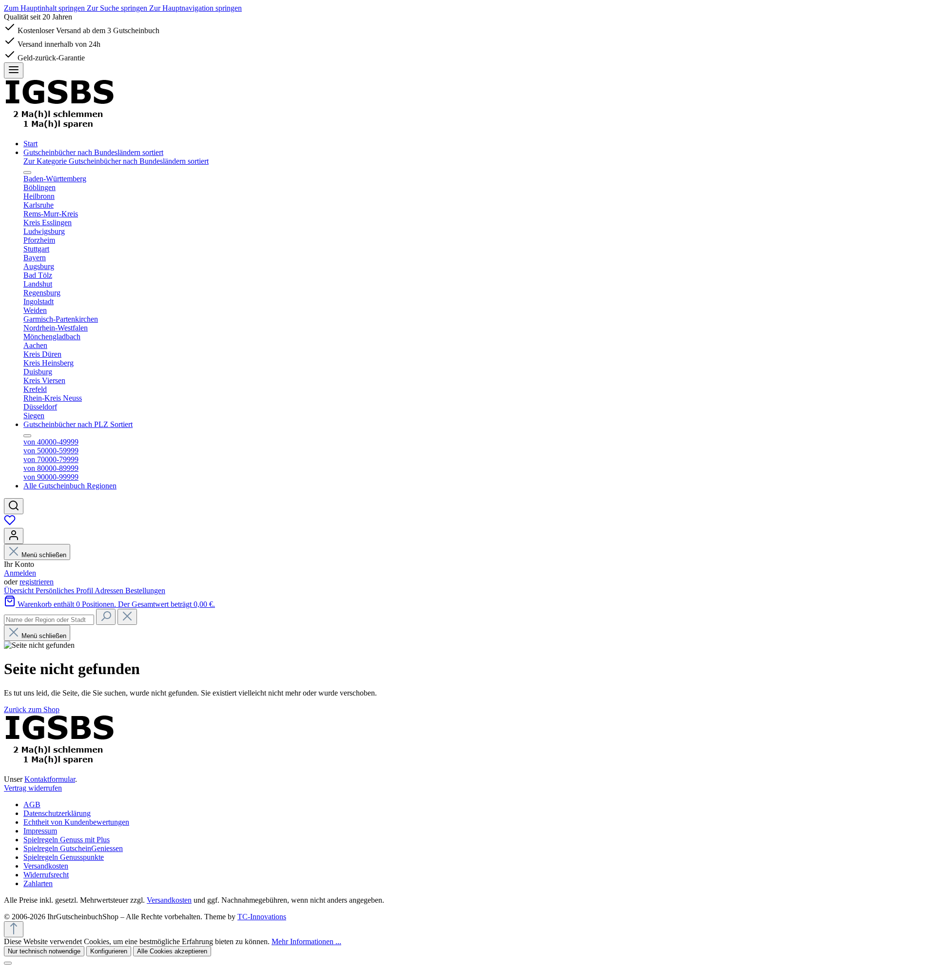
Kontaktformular (49, 779)
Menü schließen (43, 555)
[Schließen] (8, 963)
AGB (31, 804)
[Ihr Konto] (13, 536)
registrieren (37, 582)
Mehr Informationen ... (306, 941)
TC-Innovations (261, 916)
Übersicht (20, 590)
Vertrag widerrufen (33, 788)
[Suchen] (13, 506)
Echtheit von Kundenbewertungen (76, 822)
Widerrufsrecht (46, 875)
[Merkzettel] (10, 523)
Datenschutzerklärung (57, 813)
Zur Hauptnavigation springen (195, 8)
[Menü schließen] (27, 172)
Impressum (40, 831)
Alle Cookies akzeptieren (172, 951)
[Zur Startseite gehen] (59, 127)
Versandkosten (45, 866)
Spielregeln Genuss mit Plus (66, 839)
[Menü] (13, 70)
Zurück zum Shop (31, 709)
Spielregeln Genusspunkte (63, 857)
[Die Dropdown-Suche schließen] (127, 617)
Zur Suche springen (118, 8)
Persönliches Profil (65, 590)
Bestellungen (145, 590)
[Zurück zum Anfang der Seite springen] (13, 929)
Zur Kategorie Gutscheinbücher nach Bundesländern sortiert (116, 161)
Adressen (110, 590)
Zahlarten (38, 883)
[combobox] (49, 620)
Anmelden (20, 573)
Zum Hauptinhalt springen (45, 8)
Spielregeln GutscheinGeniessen (73, 848)
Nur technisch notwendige (44, 951)
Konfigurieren (108, 951)
